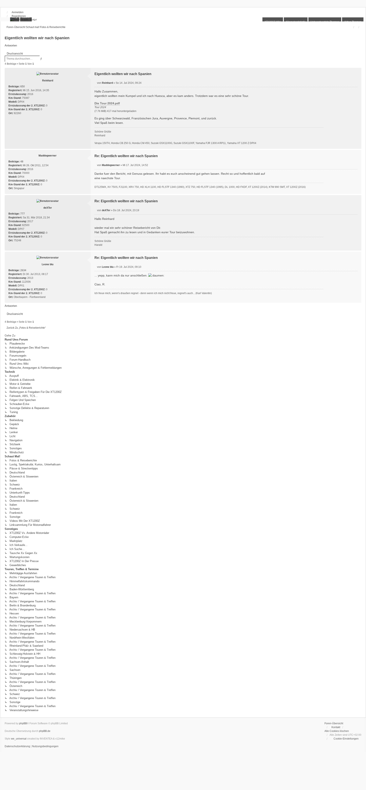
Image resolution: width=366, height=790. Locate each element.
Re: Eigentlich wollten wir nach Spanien (126, 156)
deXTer (47, 207)
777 (22, 213)
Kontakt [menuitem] (335, 727)
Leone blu (47, 264)
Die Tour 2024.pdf (107, 103)
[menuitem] (344, 739)
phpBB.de (44, 731)
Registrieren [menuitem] (19, 16)
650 (22, 86)
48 (21, 161)
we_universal (18, 738)
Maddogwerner (48, 155)
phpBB (23, 723)
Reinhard (47, 80)
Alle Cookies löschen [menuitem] (336, 731)
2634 (23, 270)
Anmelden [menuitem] (18, 12)
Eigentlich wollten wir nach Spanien (37, 38)
